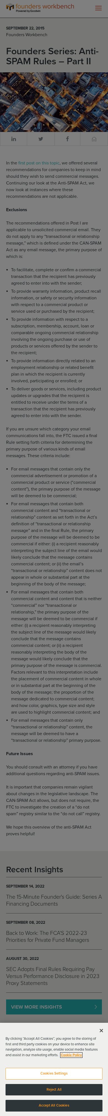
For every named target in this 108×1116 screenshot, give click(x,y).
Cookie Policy (71, 1055)
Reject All (54, 1089)
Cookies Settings (54, 1073)
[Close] (101, 1030)
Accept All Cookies (54, 1105)
